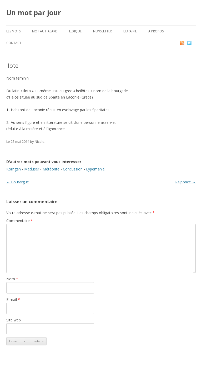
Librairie (130, 31)
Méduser (31, 169)
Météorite (51, 169)
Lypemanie (95, 169)
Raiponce (185, 181)
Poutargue (17, 181)
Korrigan (13, 169)
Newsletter (102, 31)
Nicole (39, 141)
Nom (12, 278)
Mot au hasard (45, 31)
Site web (13, 319)
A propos (156, 31)
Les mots (13, 31)
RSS (182, 43)
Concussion (73, 169)
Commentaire (19, 220)
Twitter (193, 43)
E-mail (13, 299)
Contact (13, 43)
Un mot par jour (33, 12)
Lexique (75, 31)
